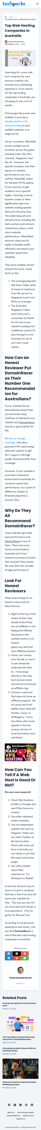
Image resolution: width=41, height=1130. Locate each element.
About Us (10, 1112)
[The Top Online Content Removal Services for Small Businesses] (21, 1023)
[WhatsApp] (25, 958)
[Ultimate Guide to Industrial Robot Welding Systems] (21, 1069)
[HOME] (5, 17)
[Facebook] (9, 953)
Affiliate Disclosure (25, 1112)
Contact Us (20, 1119)
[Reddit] (17, 958)
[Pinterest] (25, 953)
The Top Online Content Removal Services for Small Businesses (19, 1038)
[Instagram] (20, 1105)
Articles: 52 (20, 983)
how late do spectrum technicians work (19, 1004)
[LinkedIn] (9, 958)
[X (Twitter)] (17, 953)
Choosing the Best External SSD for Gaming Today (19, 1049)
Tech (23, 44)
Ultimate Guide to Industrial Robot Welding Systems (20, 1083)
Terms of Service (13, 1116)
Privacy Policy (28, 1116)
